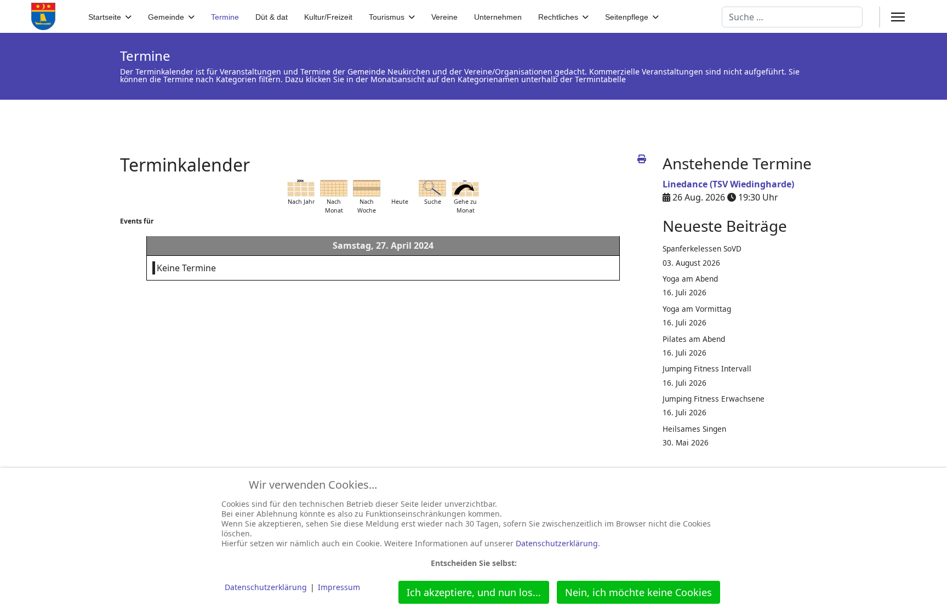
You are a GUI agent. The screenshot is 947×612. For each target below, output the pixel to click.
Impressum (339, 587)
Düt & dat (271, 17)
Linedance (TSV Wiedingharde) (728, 184)
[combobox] (792, 17)
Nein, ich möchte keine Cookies (638, 592)
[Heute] (399, 188)
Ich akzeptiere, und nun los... (474, 592)
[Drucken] (641, 159)
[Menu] (898, 17)
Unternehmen (498, 17)
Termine (225, 17)
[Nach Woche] (366, 188)
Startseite (104, 17)
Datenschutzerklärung (557, 543)
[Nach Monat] (333, 188)
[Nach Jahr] (301, 188)
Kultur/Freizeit (328, 17)
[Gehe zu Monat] (465, 188)
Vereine (444, 17)
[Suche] (432, 188)
